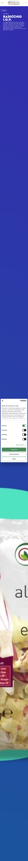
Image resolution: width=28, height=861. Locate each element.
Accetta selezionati (14, 454)
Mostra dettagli (20, 445)
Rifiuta (14, 459)
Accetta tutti (14, 449)
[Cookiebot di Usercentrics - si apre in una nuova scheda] (20, 401)
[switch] (24, 430)
